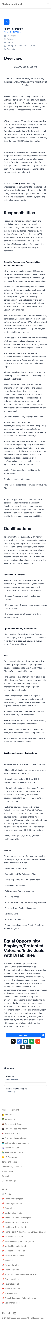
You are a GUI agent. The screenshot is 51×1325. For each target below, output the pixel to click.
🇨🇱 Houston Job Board (12, 1133)
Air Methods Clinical (13, 32)
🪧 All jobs (6, 1194)
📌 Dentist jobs (8, 1208)
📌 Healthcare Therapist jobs (14, 1227)
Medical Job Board (12, 4)
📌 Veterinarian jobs (11, 1303)
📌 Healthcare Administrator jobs (16, 1217)
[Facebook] (19, 1041)
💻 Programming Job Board (14, 1138)
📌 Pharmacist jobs (10, 1269)
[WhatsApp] (31, 1041)
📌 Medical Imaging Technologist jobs (18, 1241)
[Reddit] (37, 1041)
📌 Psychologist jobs (11, 1284)
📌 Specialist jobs (10, 1293)
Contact (5, 1176)
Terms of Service (9, 1162)
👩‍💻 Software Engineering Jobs (15, 1143)
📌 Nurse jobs (8, 1260)
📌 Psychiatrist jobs (10, 1279)
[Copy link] (28, 1047)
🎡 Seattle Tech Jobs (11, 1147)
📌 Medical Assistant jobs (13, 1236)
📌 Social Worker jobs (11, 1288)
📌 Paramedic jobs (10, 1265)
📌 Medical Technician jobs (14, 1255)
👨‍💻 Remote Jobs (9, 1119)
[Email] (22, 1047)
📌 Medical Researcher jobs (14, 1251)
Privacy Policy (8, 1171)
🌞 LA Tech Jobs (9, 1157)
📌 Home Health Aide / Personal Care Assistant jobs (25, 1232)
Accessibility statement (12, 1166)
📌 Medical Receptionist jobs (14, 1246)
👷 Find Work (8, 1114)
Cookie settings (9, 1181)
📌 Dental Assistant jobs (12, 1199)
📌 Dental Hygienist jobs (12, 1203)
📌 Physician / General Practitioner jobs (19, 1274)
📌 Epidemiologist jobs (12, 1213)
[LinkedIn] (25, 1041)
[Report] (42, 1035)
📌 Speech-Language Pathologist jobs (19, 1298)
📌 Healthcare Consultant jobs (15, 1222)
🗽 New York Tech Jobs (12, 1152)
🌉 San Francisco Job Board (14, 1129)
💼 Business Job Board (12, 1124)
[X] (13, 1041)
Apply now (23, 1035)
